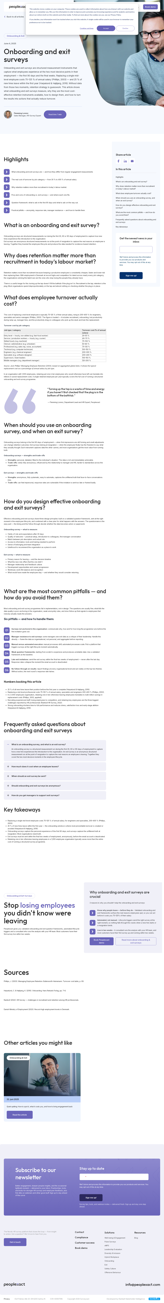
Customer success (84, 1242)
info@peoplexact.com (142, 1284)
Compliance (81, 1237)
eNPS (107, 1245)
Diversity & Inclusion (112, 1253)
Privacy (7, 1299)
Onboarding (109, 1261)
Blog (136, 1238)
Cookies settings (87, 28)
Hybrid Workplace (112, 1257)
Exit (106, 1265)
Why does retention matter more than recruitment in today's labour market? (135, 187)
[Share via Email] (132, 161)
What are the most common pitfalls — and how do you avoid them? (135, 213)
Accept (106, 28)
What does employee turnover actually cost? (133, 193)
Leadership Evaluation (113, 1249)
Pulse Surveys (110, 1242)
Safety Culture (110, 1269)
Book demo (81, 1247)
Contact (79, 1232)
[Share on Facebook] (118, 161)
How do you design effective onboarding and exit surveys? (135, 206)
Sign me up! (131, 275)
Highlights (119, 177)
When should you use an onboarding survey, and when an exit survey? (135, 199)
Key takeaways (122, 227)
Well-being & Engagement (115, 1238)
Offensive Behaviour (113, 1272)
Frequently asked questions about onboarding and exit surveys (136, 221)
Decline (125, 28)
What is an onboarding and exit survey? (131, 182)
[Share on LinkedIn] (125, 161)
